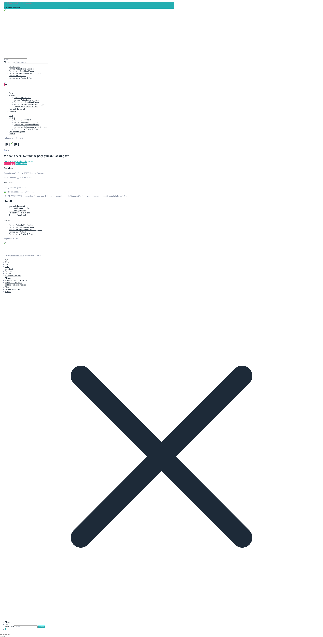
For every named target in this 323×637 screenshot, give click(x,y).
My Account (10, 622)
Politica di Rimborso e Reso (20, 208)
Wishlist (8, 292)
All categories (14, 66)
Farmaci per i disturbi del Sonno (21, 71)
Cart (6, 264)
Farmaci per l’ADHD (17, 76)
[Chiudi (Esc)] (9, 634)
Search (7, 624)
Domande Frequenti (17, 109)
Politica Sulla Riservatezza (19, 213)
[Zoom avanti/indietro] (1, 634)
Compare (8, 271)
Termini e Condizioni (17, 215)
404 (6, 260)
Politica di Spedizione (17, 210)
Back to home (21, 163)
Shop (7, 287)
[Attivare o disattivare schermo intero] (4, 634)
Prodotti (12, 95)
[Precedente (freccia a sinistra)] (1, 636)
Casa (11, 93)
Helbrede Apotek (17, 255)
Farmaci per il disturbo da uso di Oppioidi (25, 73)
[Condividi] (6, 634)
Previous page (9, 163)
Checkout (9, 269)
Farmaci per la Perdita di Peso (21, 78)
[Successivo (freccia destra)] (4, 636)
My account (10, 278)
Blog (7, 262)
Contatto (12, 111)
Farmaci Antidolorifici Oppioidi (21, 69)
